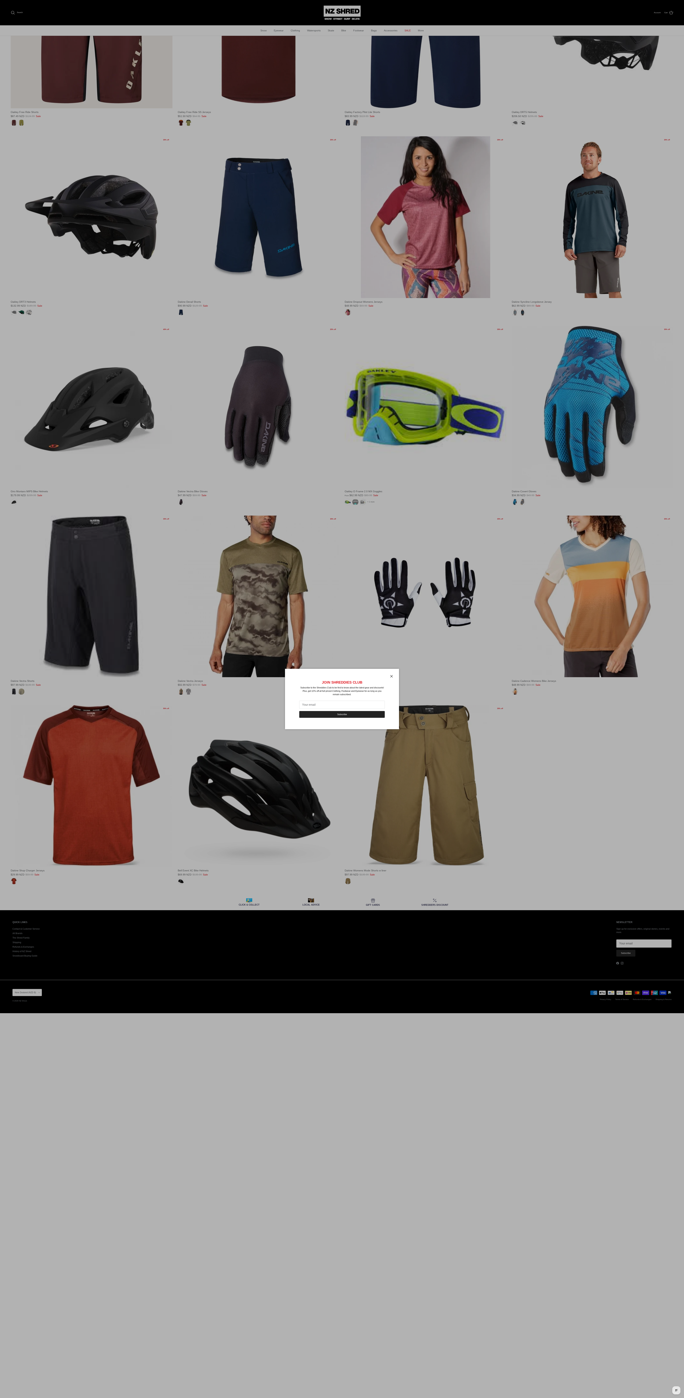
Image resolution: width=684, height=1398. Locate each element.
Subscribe (342, 714)
